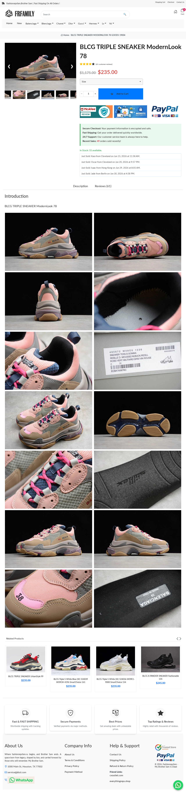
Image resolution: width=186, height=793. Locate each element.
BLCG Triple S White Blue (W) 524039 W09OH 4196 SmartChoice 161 (71, 680)
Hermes (93, 23)
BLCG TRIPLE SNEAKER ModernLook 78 (31, 206)
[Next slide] (180, 638)
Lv (103, 23)
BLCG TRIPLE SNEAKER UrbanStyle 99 (25, 677)
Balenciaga (31, 23)
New (19, 23)
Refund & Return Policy (121, 766)
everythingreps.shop (120, 781)
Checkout (171, 2)
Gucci (81, 23)
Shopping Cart (160, 2)
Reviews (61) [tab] (103, 186)
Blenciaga (46, 23)
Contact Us (180, 2)
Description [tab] (80, 186)
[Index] (175, 12)
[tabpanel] (25, 667)
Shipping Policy (117, 760)
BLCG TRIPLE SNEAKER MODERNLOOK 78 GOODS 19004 (98, 35)
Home (9, 23)
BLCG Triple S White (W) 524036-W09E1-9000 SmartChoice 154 (116, 680)
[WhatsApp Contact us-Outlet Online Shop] (178, 785)
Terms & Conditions (75, 760)
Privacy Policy (72, 766)
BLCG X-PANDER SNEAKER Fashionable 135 (160, 677)
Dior (70, 23)
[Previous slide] (177, 638)
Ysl (110, 23)
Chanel (60, 23)
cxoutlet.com (116, 775)
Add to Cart (122, 94)
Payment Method (73, 772)
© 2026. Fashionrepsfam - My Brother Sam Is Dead (166, 765)
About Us (69, 754)
